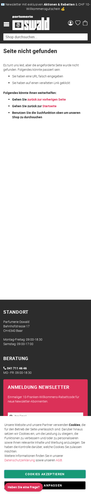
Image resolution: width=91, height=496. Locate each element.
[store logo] (31, 23)
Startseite (49, 106)
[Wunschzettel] (77, 23)
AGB (59, 460)
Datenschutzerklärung (19, 460)
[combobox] (45, 36)
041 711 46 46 (17, 368)
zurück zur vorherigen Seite (46, 99)
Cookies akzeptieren (45, 474)
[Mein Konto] (70, 23)
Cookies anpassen (45, 485)
